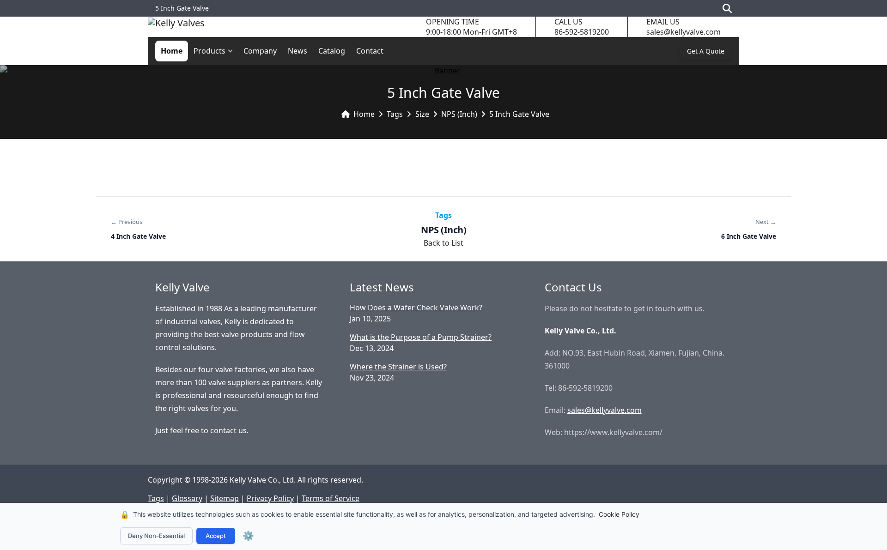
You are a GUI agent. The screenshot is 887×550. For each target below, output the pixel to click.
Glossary (187, 498)
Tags (395, 114)
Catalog (331, 51)
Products (209, 51)
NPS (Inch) (459, 114)
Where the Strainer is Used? (398, 367)
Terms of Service (330, 498)
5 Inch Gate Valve (519, 114)
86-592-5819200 (581, 32)
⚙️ (248, 535)
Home (171, 51)
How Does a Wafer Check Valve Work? (416, 307)
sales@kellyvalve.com (683, 32)
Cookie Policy (619, 514)
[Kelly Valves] (176, 27)
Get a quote (705, 51)
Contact (369, 51)
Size (422, 114)
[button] (232, 51)
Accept (216, 535)
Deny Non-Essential (156, 535)
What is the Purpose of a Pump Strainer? (421, 337)
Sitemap (224, 498)
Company (260, 51)
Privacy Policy (270, 498)
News (297, 51)
